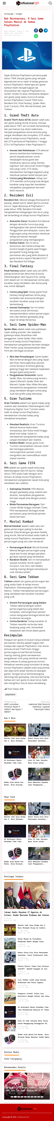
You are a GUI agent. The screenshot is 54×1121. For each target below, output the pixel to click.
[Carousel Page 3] (18, 1097)
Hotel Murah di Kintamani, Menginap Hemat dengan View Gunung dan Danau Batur (30, 940)
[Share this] (36, 30)
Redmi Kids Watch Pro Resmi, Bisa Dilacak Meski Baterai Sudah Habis (13, 783)
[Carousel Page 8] (35, 1097)
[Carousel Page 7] (32, 1097)
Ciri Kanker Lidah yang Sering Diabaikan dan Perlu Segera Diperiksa (32, 981)
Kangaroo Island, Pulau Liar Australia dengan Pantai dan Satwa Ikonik (34, 995)
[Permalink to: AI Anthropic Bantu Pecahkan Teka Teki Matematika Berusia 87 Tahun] (15, 752)
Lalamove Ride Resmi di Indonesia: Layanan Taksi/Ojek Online (39, 706)
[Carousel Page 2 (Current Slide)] (15, 1097)
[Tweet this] (41, 30)
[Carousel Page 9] (38, 1097)
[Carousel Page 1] (12, 1097)
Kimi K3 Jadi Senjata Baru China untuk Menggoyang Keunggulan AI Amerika (38, 761)
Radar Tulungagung (13, 1058)
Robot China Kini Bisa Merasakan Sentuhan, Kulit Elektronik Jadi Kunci (38, 739)
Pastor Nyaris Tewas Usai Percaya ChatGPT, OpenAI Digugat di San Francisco (33, 967)
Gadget (6, 33)
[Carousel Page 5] (25, 1097)
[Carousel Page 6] (28, 1097)
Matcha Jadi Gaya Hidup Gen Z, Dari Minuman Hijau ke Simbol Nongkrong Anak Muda (14, 739)
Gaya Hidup (19, 33)
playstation (10, 694)
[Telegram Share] (46, 30)
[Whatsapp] (36, 36)
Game (11, 33)
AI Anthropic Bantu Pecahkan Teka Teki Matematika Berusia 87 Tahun (14, 761)
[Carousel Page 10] (42, 1097)
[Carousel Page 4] (22, 1097)
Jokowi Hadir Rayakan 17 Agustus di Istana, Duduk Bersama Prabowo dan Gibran (26, 913)
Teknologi (8, 35)
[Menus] (4, 3)
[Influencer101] (27, 3)
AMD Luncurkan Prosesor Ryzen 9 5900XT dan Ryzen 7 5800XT (13, 707)
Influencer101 (23, 1117)
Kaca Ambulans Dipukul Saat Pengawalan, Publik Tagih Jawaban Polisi (38, 783)
